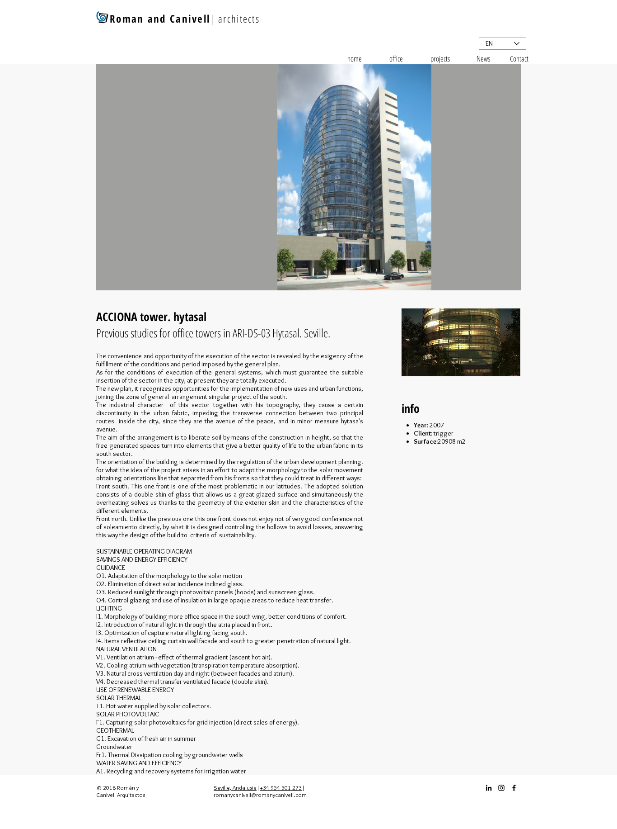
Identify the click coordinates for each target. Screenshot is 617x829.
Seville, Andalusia (235, 787)
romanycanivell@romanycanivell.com (260, 794)
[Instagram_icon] (501, 788)
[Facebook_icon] (514, 788)
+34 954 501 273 (281, 787)
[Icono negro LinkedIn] (489, 788)
